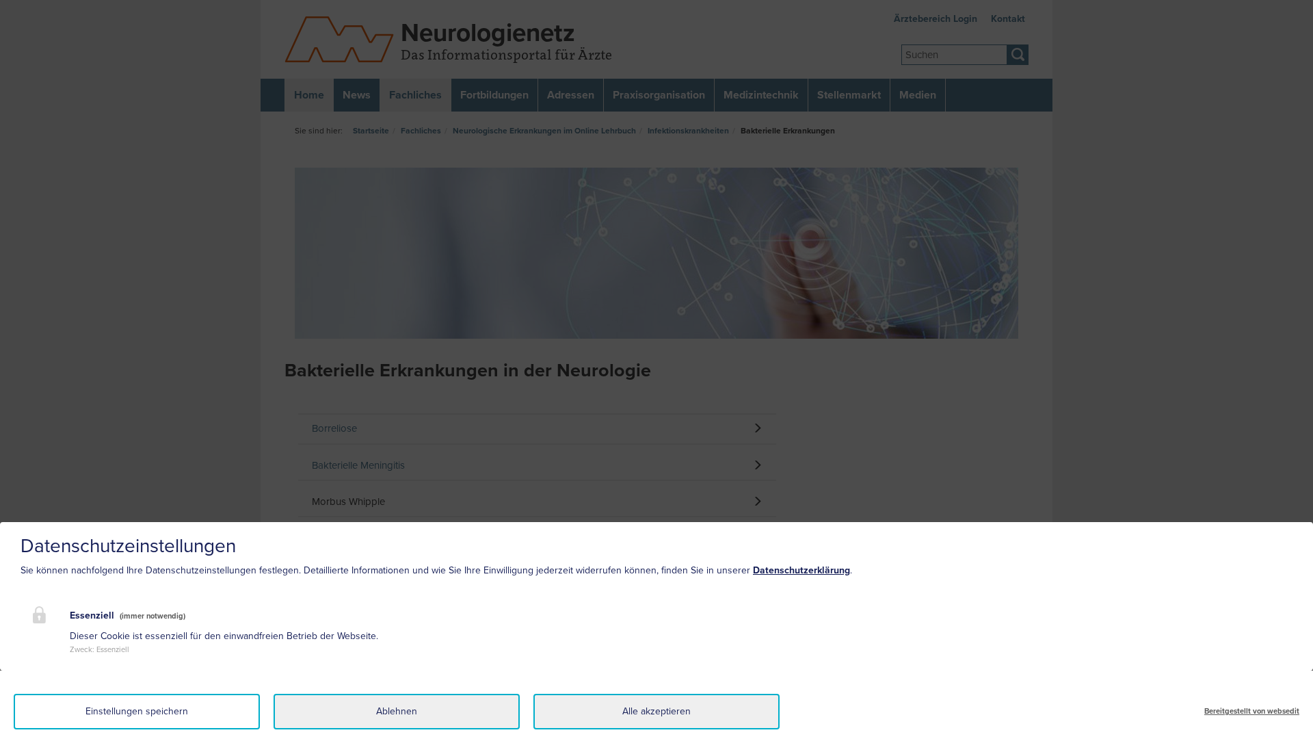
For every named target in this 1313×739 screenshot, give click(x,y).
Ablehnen (396, 711)
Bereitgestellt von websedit (1251, 711)
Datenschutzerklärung (801, 570)
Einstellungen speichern (136, 711)
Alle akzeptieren (656, 711)
